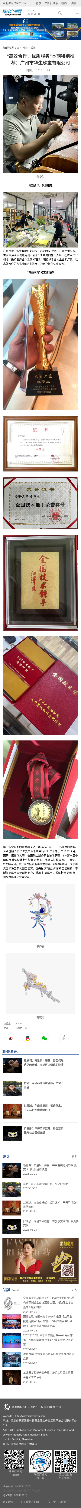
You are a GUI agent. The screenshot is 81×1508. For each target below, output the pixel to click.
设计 (33, 48)
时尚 (25, 48)
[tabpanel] (40, 29)
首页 (16, 48)
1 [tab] (40, 36)
